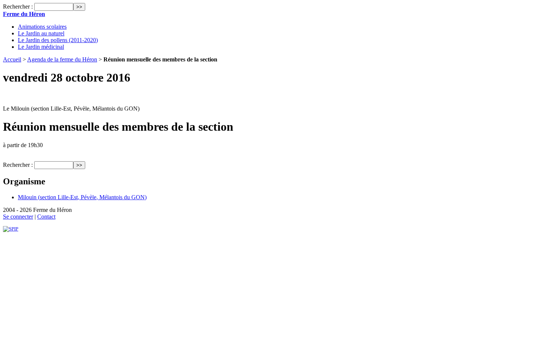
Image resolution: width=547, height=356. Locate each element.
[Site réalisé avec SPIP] (10, 229)
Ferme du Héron (24, 14)
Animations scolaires (42, 26)
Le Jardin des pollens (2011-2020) (58, 40)
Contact (46, 216)
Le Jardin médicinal (41, 47)
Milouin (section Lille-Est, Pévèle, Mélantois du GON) (82, 197)
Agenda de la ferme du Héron (62, 59)
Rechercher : (18, 6)
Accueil (12, 59)
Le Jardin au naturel (41, 33)
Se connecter (18, 216)
